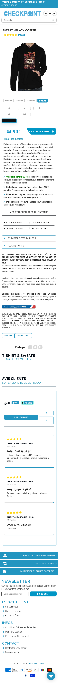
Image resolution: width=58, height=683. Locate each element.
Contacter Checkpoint (15, 648)
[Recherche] (53, 20)
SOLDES (8, 335)
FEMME (19, 100)
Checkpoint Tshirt (36, 663)
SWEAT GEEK (24, 335)
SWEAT (42, 100)
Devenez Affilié (12, 652)
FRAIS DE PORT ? (15, 245)
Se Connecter (12, 606)
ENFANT (31, 100)
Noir (9, 121)
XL (9, 114)
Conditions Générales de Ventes (20, 627)
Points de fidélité (13, 615)
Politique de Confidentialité (18, 636)
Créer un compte (13, 611)
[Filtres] (46, 413)
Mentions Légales (13, 631)
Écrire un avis (21, 417)
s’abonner (43, 593)
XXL (24, 114)
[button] (10, 35)
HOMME (8, 100)
